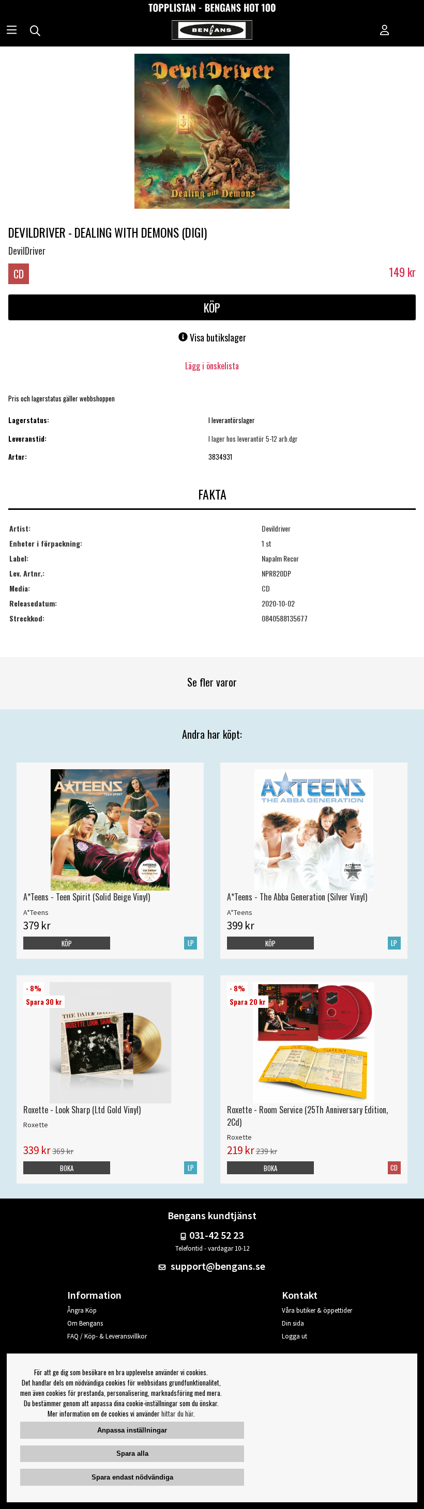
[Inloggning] (384, 31)
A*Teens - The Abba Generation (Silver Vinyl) (297, 897)
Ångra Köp (82, 1310)
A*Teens (36, 912)
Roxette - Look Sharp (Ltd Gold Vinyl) (82, 1109)
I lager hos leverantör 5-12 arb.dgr (253, 438)
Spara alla (132, 1453)
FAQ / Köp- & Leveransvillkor (107, 1336)
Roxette (35, 1124)
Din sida (293, 1323)
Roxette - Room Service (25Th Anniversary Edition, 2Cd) (307, 1115)
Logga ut (294, 1336)
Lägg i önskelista (212, 366)
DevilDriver (27, 250)
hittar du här (177, 1413)
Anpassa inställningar (132, 1430)
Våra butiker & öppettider (317, 1310)
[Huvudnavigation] (12, 31)
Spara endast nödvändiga (132, 1477)
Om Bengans (85, 1323)
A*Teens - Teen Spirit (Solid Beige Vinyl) (86, 897)
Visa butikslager (217, 337)
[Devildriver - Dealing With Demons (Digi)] (212, 132)
